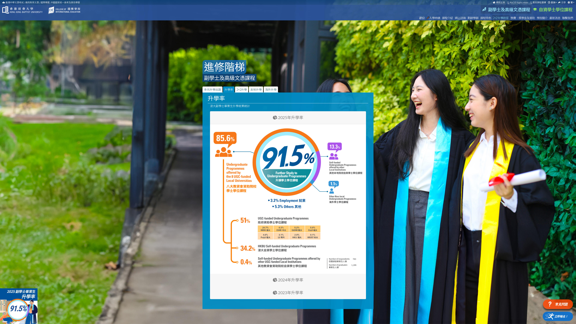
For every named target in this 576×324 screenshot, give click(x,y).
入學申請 (435, 18)
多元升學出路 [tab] (212, 89)
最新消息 (555, 18)
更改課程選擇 (539, 2)
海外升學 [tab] (271, 89)
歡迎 (422, 18)
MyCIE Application (519, 2)
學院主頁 (501, 2)
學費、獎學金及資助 (522, 18)
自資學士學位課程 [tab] (554, 9)
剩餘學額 (473, 18)
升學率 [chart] (229, 89)
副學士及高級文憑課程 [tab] (508, 9)
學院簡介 (542, 18)
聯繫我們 (567, 18)
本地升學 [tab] (256, 89)
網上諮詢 (460, 18)
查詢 (553, 2)
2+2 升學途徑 (501, 18)
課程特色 (486, 18)
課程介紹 (447, 18)
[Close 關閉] (35, 285)
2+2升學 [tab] (242, 89)
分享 (563, 2)
